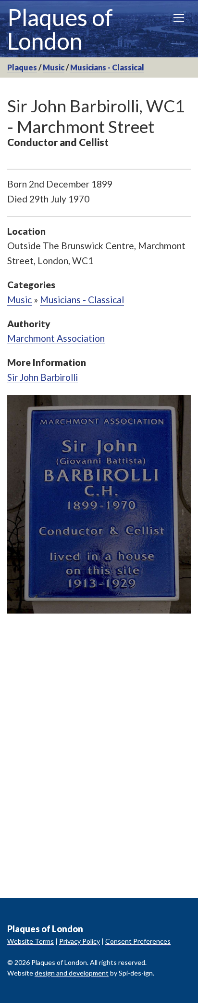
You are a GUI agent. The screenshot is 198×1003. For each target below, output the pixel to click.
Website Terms (30, 941)
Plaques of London (60, 28)
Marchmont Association (56, 338)
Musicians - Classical (107, 67)
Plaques (22, 67)
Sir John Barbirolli (42, 377)
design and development (72, 973)
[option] (99, 504)
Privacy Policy (79, 941)
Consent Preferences (138, 941)
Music (53, 67)
